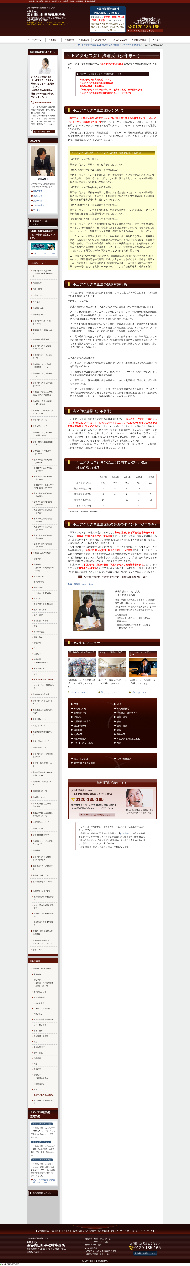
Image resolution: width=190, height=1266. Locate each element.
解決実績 (85, 40)
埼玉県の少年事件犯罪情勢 (44, 914)
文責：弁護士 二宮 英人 (80, 584)
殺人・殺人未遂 (40, 610)
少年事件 (124, 833)
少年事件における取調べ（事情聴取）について (43, 365)
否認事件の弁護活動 (41, 339)
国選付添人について (41, 719)
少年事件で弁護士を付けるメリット (43, 322)
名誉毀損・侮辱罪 (41, 621)
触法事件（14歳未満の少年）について (43, 411)
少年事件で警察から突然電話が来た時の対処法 (43, 393)
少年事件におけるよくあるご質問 (43, 702)
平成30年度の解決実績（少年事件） (43, 477)
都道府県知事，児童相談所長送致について (43, 814)
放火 (35, 674)
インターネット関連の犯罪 (44, 686)
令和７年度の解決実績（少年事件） (43, 536)
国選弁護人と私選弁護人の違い (43, 711)
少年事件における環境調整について (43, 755)
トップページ (36, 40)
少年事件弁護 (43, 1231)
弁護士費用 (70, 40)
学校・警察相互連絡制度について (43, 443)
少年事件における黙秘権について (43, 374)
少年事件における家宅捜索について (43, 384)
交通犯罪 (37, 654)
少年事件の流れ (39, 308)
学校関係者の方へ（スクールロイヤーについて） (43, 941)
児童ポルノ (38, 598)
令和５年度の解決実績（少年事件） (43, 520)
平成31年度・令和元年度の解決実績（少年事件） (44, 486)
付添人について (39, 726)
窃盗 (35, 626)
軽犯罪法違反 (39, 668)
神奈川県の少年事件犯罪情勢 (44, 906)
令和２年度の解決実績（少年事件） (43, 494)
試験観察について (40, 791)
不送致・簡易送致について (43, 764)
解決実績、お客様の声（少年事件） (42, 452)
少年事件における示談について (43, 356)
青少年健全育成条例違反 (44, 604)
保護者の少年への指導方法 (43, 867)
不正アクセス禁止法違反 (44, 679)
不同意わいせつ (40, 576)
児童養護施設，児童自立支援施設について (43, 805)
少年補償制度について (42, 835)
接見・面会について (41, 741)
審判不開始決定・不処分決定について (43, 773)
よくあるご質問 (120, 40)
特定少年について (40, 426)
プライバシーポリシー (130, 1231)
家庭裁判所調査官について (43, 733)
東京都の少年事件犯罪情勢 (44, 898)
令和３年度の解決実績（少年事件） (43, 503)
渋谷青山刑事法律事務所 (46, 13)
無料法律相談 (140, 40)
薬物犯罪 (37, 659)
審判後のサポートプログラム (43, 883)
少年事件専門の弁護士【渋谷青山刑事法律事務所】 (43, 274)
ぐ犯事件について (40, 420)
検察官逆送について (41, 822)
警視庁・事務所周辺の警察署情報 (43, 932)
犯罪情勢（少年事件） (42, 891)
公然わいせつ (39, 587)
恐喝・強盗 (38, 637)
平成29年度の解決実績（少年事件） (43, 469)
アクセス (156, 40)
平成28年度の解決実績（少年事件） (43, 461)
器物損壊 (37, 643)
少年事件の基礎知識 (41, 694)
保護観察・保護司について (43, 783)
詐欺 (35, 648)
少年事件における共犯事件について (43, 842)
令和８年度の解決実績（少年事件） (43, 545)
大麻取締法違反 (41, 662)
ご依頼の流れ (101, 40)
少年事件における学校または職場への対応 (43, 433)
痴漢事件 (37, 559)
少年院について (39, 797)
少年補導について (40, 850)
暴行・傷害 (38, 615)
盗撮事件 (37, 564)
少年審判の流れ (39, 315)
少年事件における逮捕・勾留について (43, 347)
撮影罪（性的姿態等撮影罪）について (44, 569)
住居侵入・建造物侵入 (43, 593)
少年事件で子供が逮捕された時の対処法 (43, 402)
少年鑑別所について (41, 747)
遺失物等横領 (39, 632)
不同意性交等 (39, 582)
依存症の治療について (42, 875)
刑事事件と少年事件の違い (43, 331)
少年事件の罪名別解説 (42, 553)
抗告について (38, 828)
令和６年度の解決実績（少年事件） (43, 528)
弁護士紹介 (53, 40)
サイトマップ (38, 950)
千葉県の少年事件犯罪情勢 (44, 923)
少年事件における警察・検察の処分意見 (43, 858)
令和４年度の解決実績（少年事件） (43, 511)
